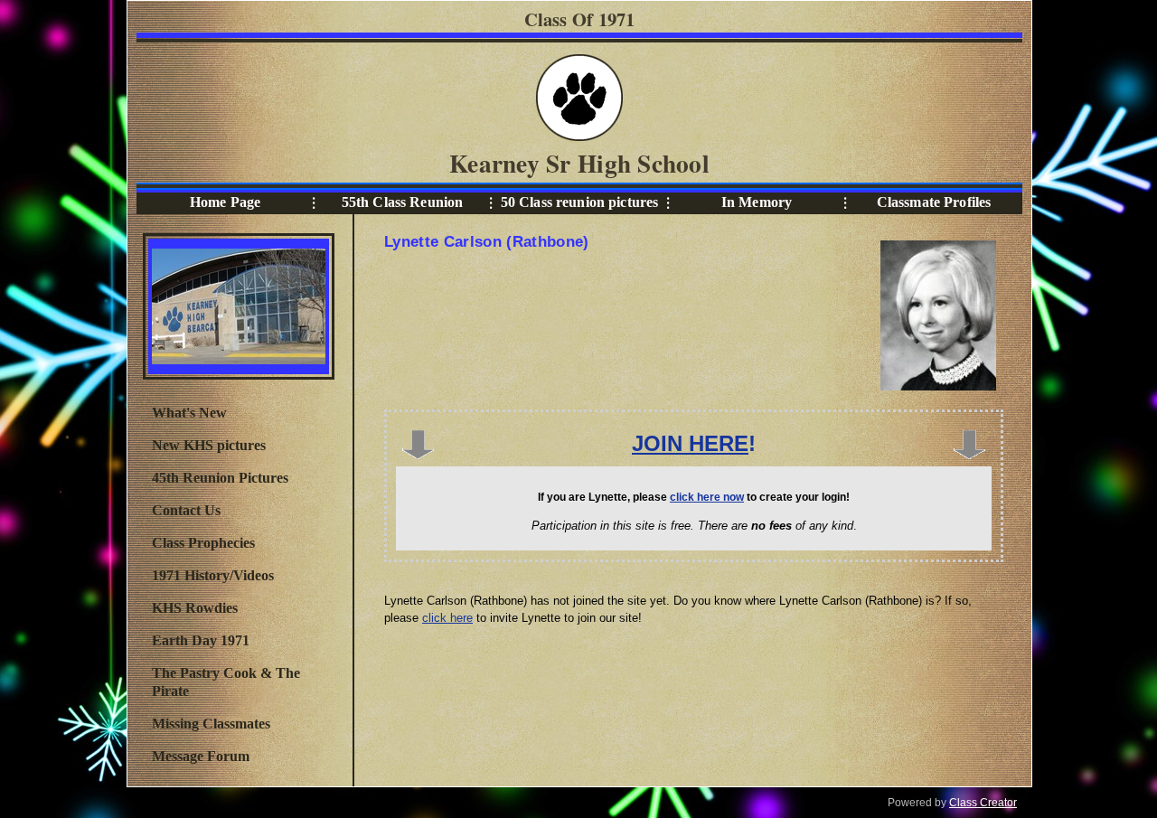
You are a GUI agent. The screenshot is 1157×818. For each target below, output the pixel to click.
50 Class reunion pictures (580, 202)
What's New (189, 412)
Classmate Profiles (934, 202)
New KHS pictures (209, 445)
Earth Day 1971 (200, 640)
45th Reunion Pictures (220, 477)
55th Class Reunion (403, 202)
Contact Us (186, 510)
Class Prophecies (203, 542)
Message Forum (200, 756)
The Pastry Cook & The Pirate (226, 682)
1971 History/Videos (213, 575)
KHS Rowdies (195, 608)
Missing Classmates (211, 723)
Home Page (225, 202)
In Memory (756, 202)
